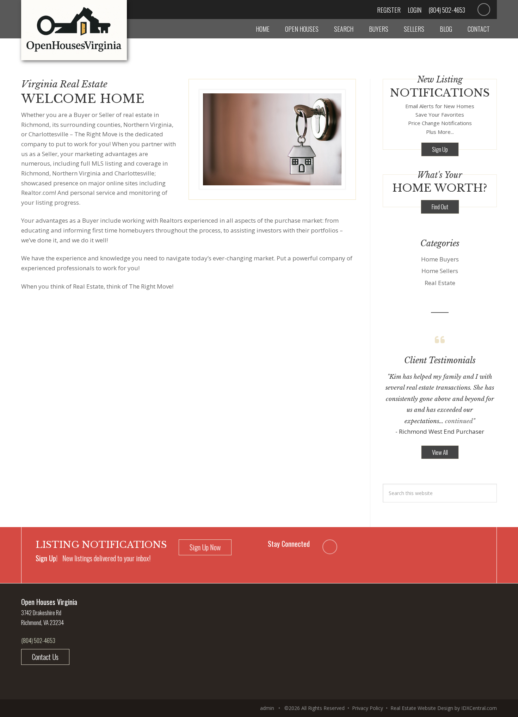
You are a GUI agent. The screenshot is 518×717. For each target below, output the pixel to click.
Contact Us (45, 656)
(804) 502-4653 (446, 9)
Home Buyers (440, 259)
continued (459, 421)
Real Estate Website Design (421, 708)
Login (414, 9)
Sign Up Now (205, 547)
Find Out (440, 206)
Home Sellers (439, 271)
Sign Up (440, 149)
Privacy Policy (367, 708)
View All (440, 452)
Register (389, 9)
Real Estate (440, 283)
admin (267, 708)
